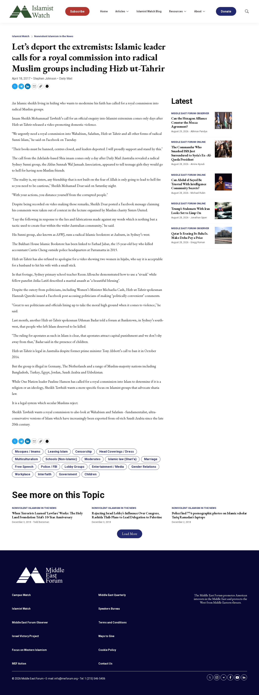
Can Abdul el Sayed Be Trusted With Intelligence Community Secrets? (188, 184)
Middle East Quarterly (112, 595)
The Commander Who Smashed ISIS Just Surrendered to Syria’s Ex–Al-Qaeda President (191, 153)
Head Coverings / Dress (116, 451)
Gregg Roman (198, 242)
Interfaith (44, 474)
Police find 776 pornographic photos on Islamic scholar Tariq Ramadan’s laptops (209, 515)
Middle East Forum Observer (190, 113)
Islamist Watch (20, 36)
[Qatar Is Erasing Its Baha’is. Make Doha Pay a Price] (223, 235)
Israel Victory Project (25, 636)
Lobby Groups (74, 467)
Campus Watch (21, 595)
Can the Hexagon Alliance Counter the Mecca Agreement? (189, 122)
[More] (127, 11)
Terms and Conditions (112, 622)
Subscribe (77, 11)
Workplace (22, 474)
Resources (176, 11)
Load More (129, 534)
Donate (226, 11)
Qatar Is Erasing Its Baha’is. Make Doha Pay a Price (189, 235)
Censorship (83, 451)
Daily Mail (65, 78)
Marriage (150, 459)
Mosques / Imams (27, 451)
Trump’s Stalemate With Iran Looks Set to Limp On (190, 210)
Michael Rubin (198, 193)
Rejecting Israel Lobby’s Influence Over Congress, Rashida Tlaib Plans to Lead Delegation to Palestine (127, 515)
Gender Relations (143, 467)
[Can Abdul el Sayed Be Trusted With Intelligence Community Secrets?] (223, 182)
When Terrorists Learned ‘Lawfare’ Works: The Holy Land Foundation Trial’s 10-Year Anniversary (47, 515)
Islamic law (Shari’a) (122, 459)
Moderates (92, 459)
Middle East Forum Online (188, 142)
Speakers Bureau (109, 608)
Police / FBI (49, 467)
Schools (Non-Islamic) (61, 459)
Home (104, 11)
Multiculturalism (26, 459)
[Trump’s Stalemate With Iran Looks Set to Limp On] (223, 210)
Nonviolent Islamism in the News (53, 36)
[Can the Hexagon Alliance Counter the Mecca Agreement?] (223, 120)
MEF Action (19, 663)
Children (91, 474)
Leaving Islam (58, 451)
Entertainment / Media (108, 467)
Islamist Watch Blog (149, 11)
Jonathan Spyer (199, 217)
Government (68, 474)
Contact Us (105, 663)
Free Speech (24, 467)
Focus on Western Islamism (29, 649)
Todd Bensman (41, 522)
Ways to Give (106, 636)
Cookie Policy (107, 649)
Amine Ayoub (197, 164)
